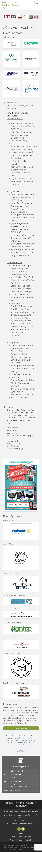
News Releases (25, 736)
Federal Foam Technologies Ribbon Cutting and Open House (22, 783)
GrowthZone (7, 849)
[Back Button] (4, 23)
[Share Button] (32, 27)
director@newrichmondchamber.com (22, 823)
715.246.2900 (22, 820)
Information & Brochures (19, 742)
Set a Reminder (21, 728)
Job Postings (25, 740)
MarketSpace (15, 740)
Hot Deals (17, 738)
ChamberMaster (27, 849)
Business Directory (12, 736)
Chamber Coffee (15, 772)
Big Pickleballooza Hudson (18, 791)
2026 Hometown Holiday (18, 775)
